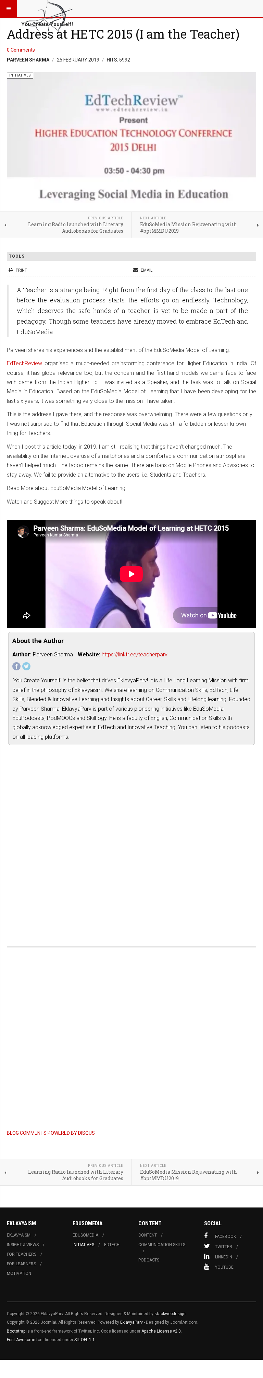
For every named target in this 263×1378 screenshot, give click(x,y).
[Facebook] (16, 666)
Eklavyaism (18, 1235)
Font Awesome (21, 1339)
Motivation (19, 1273)
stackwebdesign (170, 1313)
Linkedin (223, 1257)
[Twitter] (26, 666)
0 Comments (21, 50)
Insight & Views (23, 1244)
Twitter (223, 1246)
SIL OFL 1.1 (84, 1339)
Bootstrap (16, 1331)
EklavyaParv (131, 1322)
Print (21, 270)
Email (146, 270)
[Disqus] (131, 841)
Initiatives (83, 1244)
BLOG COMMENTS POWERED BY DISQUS (51, 1133)
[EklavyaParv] (48, 8)
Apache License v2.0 (161, 1331)
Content (147, 1235)
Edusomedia (85, 1235)
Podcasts (148, 1260)
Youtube (224, 1267)
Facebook (225, 1236)
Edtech (112, 1244)
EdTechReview (24, 363)
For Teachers (21, 1254)
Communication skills (161, 1244)
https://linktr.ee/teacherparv (134, 654)
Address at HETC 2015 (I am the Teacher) (123, 34)
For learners (21, 1263)
